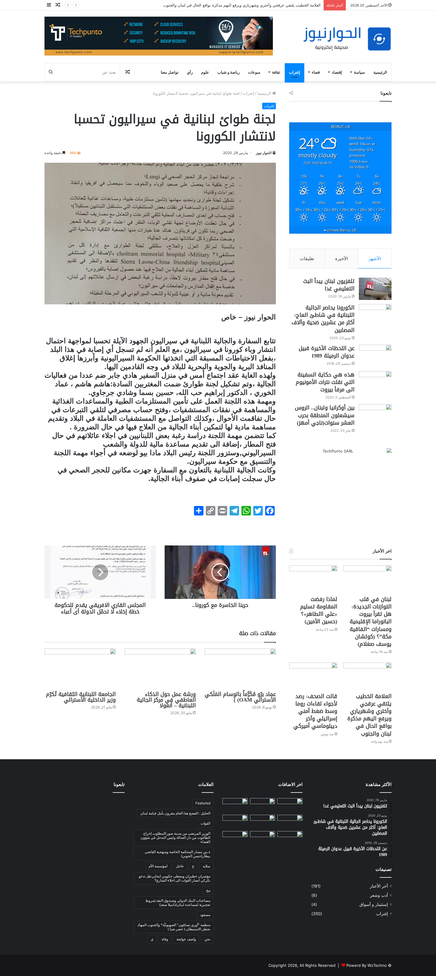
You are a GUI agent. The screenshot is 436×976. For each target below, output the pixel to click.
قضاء (316, 72)
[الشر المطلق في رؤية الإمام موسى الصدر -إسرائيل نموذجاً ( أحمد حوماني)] (235, 822)
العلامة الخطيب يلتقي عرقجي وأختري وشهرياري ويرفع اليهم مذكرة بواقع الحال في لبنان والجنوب (242, 5)
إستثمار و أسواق (373, 904)
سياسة (359, 72)
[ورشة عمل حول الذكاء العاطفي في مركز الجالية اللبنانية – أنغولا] (160, 668)
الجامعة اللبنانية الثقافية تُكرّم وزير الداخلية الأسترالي (81, 697)
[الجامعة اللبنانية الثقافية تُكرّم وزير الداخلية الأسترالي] (80, 668)
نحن (207, 939)
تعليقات (307, 258)
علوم (205, 72)
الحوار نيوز (263, 153)
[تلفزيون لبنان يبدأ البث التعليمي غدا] (375, 289)
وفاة (165, 939)
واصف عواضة (186, 939)
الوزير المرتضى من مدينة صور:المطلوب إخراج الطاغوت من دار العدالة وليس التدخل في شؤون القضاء (175, 837)
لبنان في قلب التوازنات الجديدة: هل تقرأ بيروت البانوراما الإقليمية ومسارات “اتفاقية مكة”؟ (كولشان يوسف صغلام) (371, 621)
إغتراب (294, 72)
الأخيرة (341, 258)
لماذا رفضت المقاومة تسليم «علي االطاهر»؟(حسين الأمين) (318, 610)
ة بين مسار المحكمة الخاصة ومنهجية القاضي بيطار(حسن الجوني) (177, 854)
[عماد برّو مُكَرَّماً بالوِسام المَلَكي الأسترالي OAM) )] (240, 668)
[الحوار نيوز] (347, 39)
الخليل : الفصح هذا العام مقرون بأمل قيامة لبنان (175, 813)
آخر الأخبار (379, 886)
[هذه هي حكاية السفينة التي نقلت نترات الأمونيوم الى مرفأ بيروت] (375, 382)
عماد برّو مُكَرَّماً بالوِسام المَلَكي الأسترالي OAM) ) (240, 697)
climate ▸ (340, 229)
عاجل (180, 866)
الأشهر (375, 258)
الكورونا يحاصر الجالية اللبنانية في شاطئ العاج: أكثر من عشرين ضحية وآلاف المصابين (323, 319)
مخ (208, 890)
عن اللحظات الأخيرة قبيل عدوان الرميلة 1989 (326, 352)
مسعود (205, 914)
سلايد (206, 866)
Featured (202, 803)
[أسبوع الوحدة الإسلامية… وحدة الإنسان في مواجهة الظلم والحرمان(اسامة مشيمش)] (290, 838)
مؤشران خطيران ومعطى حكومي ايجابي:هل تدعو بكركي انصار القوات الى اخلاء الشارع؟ (174, 878)
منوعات (254, 72)
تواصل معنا (170, 72)
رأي (190, 72)
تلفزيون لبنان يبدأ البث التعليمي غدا (328, 285)
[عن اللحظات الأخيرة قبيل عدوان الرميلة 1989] (375, 356)
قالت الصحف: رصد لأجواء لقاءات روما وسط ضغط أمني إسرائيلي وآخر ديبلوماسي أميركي (315, 711)
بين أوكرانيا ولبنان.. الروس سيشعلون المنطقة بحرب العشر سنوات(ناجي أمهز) (324, 415)
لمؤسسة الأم (158, 866)
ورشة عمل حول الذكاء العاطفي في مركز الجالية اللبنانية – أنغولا (166, 700)
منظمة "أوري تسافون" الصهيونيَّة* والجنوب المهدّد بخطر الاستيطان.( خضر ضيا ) (173, 927)
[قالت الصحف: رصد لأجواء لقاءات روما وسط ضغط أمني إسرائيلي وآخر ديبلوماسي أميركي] (313, 675)
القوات (205, 823)
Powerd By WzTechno (366, 965)
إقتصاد (337, 72)
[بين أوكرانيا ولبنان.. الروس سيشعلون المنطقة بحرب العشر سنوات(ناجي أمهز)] (375, 415)
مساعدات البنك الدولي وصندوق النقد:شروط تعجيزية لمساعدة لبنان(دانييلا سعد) (177, 902)
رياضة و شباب (228, 72)
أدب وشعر (379, 895)
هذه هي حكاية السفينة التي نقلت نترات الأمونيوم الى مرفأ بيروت (325, 382)
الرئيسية (380, 72)
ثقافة (276, 72)
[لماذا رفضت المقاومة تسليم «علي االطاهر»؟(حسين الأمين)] (313, 578)
